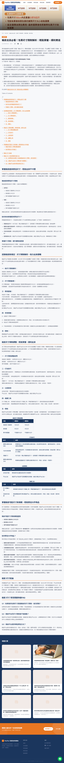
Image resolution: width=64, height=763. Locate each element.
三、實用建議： (10, 118)
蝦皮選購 (47, 728)
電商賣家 (48, 2)
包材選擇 (29, 2)
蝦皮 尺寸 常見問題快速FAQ (12, 156)
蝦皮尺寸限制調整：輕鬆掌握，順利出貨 (15, 127)
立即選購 (57, 2)
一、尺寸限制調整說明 (12, 130)
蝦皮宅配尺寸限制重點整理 (13, 146)
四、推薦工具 (9, 138)
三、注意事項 (9, 135)
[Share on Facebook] (15, 44)
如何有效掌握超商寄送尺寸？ (14, 104)
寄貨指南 (36, 2)
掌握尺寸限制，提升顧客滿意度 (14, 107)
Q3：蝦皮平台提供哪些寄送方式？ (15, 163)
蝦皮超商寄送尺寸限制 (12, 101)
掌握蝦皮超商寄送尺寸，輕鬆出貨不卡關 (15, 99)
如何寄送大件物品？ (11, 149)
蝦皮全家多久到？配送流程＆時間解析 (17, 89)
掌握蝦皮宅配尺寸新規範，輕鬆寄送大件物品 (16, 144)
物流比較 (42, 2)
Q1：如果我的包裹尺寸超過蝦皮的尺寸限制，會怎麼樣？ (21, 158)
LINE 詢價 (58, 728)
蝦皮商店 (48, 743)
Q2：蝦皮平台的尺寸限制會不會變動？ (16, 161)
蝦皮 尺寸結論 (8, 153)
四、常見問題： (10, 121)
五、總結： (9, 124)
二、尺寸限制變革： (11, 115)
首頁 (24, 2)
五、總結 (8, 141)
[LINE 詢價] (60, 759)
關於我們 (47, 748)
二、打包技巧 (9, 132)
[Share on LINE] (18, 44)
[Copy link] (21, 44)
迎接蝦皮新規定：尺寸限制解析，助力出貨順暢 (17, 111)
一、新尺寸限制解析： (12, 113)
